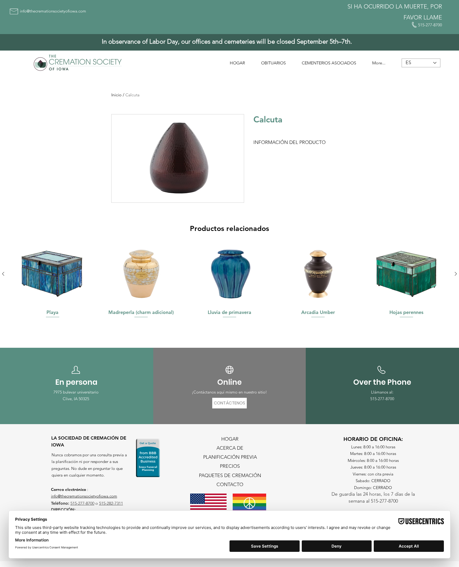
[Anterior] (3, 274)
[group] (229, 284)
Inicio (116, 94)
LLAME (432, 17)
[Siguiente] (456, 274)
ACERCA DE (229, 448)
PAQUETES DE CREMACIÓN (230, 475)
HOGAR (230, 439)
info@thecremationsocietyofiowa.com (84, 496)
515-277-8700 (382, 398)
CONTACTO (229, 484)
